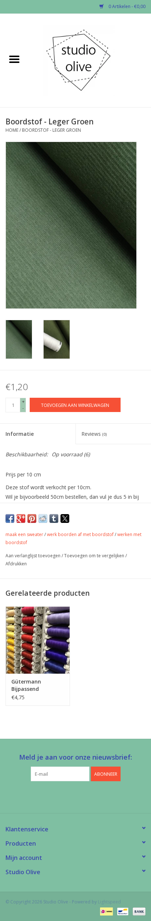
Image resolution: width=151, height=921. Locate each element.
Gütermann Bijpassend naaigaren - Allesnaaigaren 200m (30, 685)
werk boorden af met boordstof (80, 534)
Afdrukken (16, 564)
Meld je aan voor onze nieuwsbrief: (75, 757)
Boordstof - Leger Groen (51, 130)
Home (11, 130)
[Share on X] (64, 518)
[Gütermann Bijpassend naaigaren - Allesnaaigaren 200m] (37, 640)
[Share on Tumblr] (53, 518)
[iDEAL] (105, 911)
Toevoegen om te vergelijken (94, 556)
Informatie (19, 433)
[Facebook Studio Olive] (62, 796)
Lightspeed (109, 902)
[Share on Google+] (20, 518)
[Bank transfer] (138, 911)
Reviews (94, 433)
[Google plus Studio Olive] (75, 796)
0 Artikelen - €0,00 (126, 6)
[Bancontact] (122, 911)
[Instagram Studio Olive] (89, 796)
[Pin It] (31, 518)
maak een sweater (24, 534)
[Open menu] (14, 59)
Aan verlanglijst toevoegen (33, 556)
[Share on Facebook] (9, 518)
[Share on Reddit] (42, 518)
